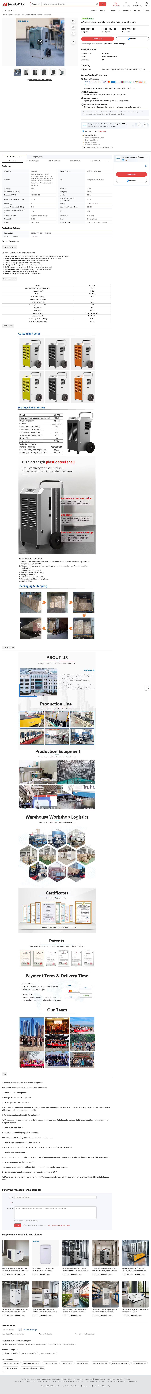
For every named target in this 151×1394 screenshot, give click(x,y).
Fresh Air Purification (45, 1334)
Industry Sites (88, 1379)
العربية (86, 1381)
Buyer (102, 10)
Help (112, 10)
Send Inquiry (97, 39)
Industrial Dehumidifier (11, 1353)
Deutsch (72, 1381)
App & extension (124, 10)
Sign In (84, 147)
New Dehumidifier (82, 1363)
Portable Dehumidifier (29, 1353)
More (4, 1372)
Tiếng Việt (122, 1381)
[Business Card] (146, 165)
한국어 (92, 1381)
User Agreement (87, 1386)
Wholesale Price (78, 1379)
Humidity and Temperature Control (13, 1334)
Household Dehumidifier (100, 1363)
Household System (67, 1363)
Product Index (111, 1379)
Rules (147, 10)
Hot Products (25, 1379)
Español (34, 1381)
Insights (127, 1379)
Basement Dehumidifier (47, 1353)
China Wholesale (67, 1379)
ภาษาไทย (109, 1381)
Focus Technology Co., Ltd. (62, 1386)
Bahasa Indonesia (132, 1381)
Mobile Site (120, 1379)
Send (17, 1225)
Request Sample (119, 44)
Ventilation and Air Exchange (85, 1334)
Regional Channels (100, 1379)
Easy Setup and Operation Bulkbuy (33, 1368)
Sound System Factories (11, 1363)
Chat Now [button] (133, 39)
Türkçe (115, 1381)
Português (41, 1381)
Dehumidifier (47, 14)
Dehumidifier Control (139, 1363)
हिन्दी (103, 1381)
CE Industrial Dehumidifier (120, 1363)
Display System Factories (31, 1363)
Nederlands (79, 1381)
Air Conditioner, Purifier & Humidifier (32, 14)
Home (3, 14)
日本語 (98, 1381)
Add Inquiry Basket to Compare (40, 80)
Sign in (147, 5)
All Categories (9, 10)
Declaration (97, 1386)
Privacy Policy (106, 1386)
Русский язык (57, 1381)
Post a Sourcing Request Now (59, 1225)
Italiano (65, 1381)
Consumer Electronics (14, 14)
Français (48, 1381)
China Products (35, 1379)
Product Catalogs (31, 1330)
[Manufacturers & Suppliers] (13, 4)
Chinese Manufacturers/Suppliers (51, 1379)
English (27, 1381)
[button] (105, 161)
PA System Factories (50, 1363)
